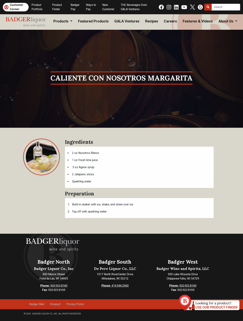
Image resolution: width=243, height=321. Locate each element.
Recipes (151, 21)
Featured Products (93, 21)
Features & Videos (198, 21)
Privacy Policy (75, 304)
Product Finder (57, 7)
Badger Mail (36, 304)
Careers (170, 21)
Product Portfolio (37, 7)
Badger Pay (75, 7)
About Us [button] (226, 21)
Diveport (55, 304)
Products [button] (61, 21)
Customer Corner (16, 7)
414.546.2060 (115, 285)
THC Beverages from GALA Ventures (134, 7)
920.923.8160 (53, 285)
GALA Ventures (126, 21)
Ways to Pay (91, 7)
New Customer (108, 7)
